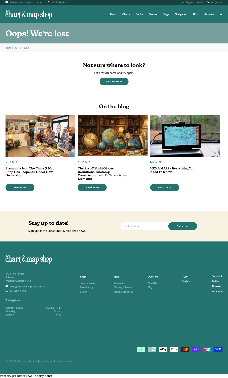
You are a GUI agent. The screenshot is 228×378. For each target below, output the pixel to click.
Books (139, 14)
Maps (113, 14)
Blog (150, 287)
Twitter (215, 281)
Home (8, 47)
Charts (126, 14)
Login (181, 2)
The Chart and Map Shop (26, 361)
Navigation (181, 14)
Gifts (195, 14)
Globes (153, 14)
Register (190, 2)
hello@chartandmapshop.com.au (26, 2)
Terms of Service (88, 282)
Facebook (217, 276)
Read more (20, 187)
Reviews (209, 14)
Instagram (217, 291)
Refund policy (86, 287)
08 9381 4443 (59, 2)
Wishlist (200, 2)
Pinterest (216, 286)
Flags (166, 14)
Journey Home (114, 81)
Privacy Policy (45, 361)
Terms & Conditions (123, 291)
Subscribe (182, 226)
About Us (152, 282)
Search (83, 291)
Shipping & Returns (123, 287)
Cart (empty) (216, 2)
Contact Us (119, 282)
